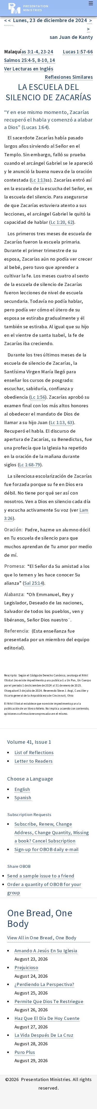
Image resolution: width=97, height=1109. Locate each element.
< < (8, 21)
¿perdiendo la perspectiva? (44, 984)
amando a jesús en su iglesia (45, 951)
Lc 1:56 (38, 397)
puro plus (24, 1052)
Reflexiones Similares (69, 77)
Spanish (22, 797)
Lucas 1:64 (35, 127)
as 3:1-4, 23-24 (37, 52)
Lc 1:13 (38, 180)
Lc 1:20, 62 (62, 222)
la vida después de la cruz (43, 1035)
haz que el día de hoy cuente (46, 1018)
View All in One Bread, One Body (42, 938)
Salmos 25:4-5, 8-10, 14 (29, 60)
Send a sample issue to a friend (40, 876)
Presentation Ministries (35, 8)
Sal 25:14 (33, 583)
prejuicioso (26, 967)
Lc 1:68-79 (29, 465)
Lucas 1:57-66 (78, 52)
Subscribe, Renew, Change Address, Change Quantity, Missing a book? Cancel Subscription (51, 832)
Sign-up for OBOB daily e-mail (46, 849)
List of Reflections (34, 752)
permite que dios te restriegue (48, 1001)
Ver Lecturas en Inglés (28, 69)
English (22, 789)
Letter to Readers (33, 761)
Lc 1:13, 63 (61, 422)
